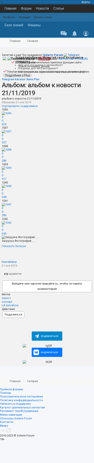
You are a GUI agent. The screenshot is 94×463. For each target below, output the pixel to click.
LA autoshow (10, 305)
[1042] (6, 222)
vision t (6, 298)
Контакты (6, 422)
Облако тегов (43, 17)
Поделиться (13, 314)
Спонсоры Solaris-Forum (16, 418)
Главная (10, 9)
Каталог (20, 79)
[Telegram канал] (2, 432)
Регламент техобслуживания (19, 411)
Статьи (58, 9)
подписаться (49, 336)
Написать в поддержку (15, 403)
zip (6, 273)
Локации (24, 17)
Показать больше (14, 246)
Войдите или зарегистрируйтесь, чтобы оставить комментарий (47, 286)
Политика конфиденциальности (21, 400)
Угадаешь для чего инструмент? (38, 68)
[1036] (6, 113)
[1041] (6, 204)
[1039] (6, 167)
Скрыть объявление (91, 4)
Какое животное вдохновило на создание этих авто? (51, 71)
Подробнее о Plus (17, 75)
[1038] (6, 149)
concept (7, 301)
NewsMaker (9, 262)
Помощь (5, 392)
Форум (26, 9)
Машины (34, 25)
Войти (86, 2)
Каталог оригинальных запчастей (22, 407)
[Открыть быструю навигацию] (85, 41)
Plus (36, 79)
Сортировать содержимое (20, 106)
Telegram (61, 55)
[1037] (6, 131)
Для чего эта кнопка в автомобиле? (40, 65)
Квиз (29, 79)
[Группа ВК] (8, 432)
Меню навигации (11, 414)
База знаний (13, 25)
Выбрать (9, 17)
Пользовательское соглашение (21, 396)
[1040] (6, 186)
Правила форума (11, 389)
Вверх (4, 425)
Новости (42, 9)
